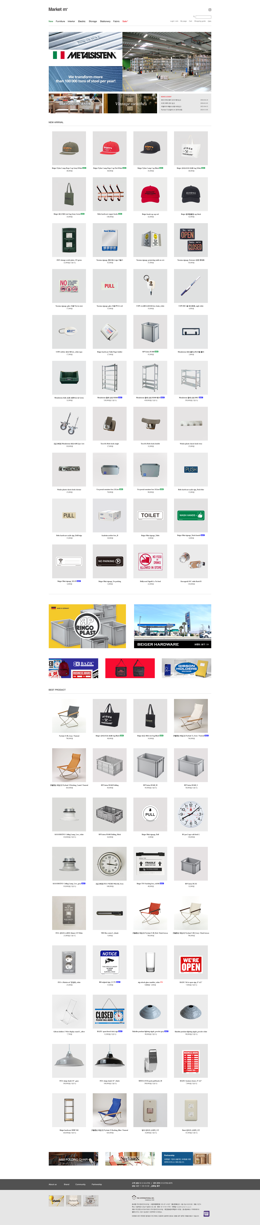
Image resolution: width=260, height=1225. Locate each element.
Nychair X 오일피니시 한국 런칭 (171, 109)
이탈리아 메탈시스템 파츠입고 (171, 106)
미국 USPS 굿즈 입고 (168, 103)
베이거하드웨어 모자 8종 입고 (171, 100)
